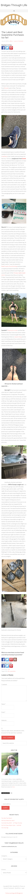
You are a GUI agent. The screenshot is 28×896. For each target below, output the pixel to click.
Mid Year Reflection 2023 (7, 820)
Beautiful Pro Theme (18, 886)
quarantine (13, 671)
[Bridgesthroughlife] (15, 659)
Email (3, 712)
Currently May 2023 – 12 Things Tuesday (11, 823)
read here (4, 156)
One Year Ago (4, 827)
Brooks (6, 88)
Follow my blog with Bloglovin (14, 893)
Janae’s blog (17, 337)
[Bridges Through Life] (3, 659)
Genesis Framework (9, 888)
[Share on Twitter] (7, 48)
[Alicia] (11, 659)
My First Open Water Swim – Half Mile (11, 825)
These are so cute (12, 330)
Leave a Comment (18, 41)
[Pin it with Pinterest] (11, 48)
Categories (4, 855)
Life (9, 669)
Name (3, 704)
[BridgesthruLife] (7, 659)
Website (3, 720)
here (13, 787)
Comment (4, 684)
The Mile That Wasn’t (6, 818)
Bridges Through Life (14, 5)
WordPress (18, 888)
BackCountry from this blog (9, 266)
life (9, 671)
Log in (22, 888)
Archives (3, 869)
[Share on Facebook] (3, 48)
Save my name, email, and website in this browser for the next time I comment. (12, 732)
